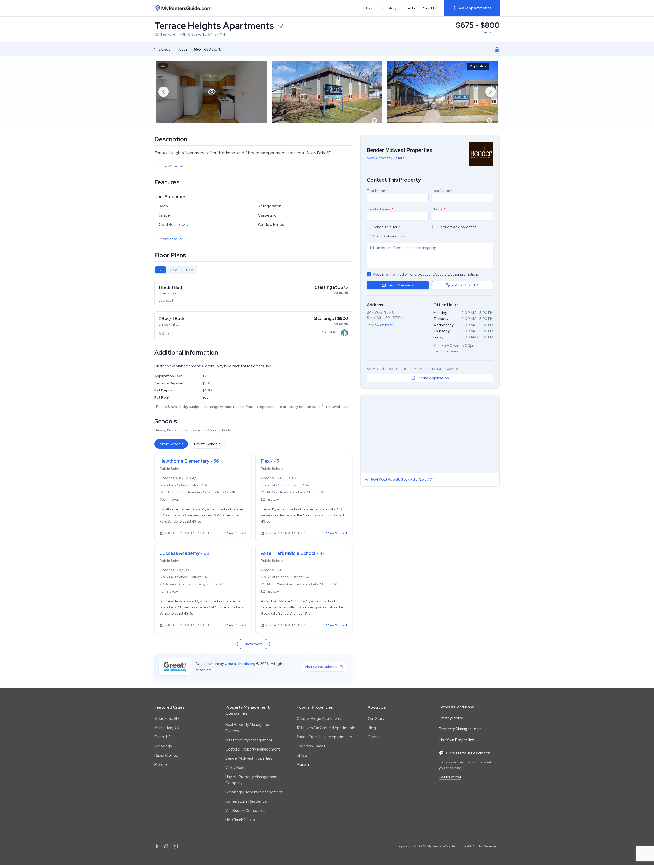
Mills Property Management (248, 740)
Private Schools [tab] (207, 444)
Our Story (388, 8)
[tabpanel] (253, 310)
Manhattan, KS (166, 727)
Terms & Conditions (456, 707)
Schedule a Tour (386, 227)
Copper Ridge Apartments (319, 718)
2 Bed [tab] (188, 270)
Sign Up (429, 8)
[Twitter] (166, 846)
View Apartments (475, 8)
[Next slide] (490, 92)
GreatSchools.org (240, 663)
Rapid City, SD (166, 755)
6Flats (302, 755)
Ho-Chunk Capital (240, 819)
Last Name (442, 190)
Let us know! (450, 777)
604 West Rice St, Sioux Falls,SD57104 (403, 479)
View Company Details (386, 158)
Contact (375, 737)
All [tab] (160, 270)
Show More (167, 166)
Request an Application (457, 227)
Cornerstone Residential (246, 801)
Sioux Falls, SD (166, 718)
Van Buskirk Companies (245, 810)
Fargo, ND (162, 737)
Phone (438, 209)
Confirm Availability (388, 236)
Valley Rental (236, 767)
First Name (377, 190)
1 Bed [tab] (173, 270)
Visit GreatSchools (321, 666)
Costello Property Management (252, 749)
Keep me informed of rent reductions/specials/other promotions (426, 274)
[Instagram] (175, 846)
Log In (410, 8)
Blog (368, 8)
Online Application (433, 378)
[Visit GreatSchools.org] (175, 666)
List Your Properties (456, 739)
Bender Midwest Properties (248, 758)
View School (235, 533)
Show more (253, 644)
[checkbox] (369, 227)
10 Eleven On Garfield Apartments (326, 727)
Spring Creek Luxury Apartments (324, 737)
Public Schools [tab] (171, 444)
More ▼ (161, 764)
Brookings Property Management (253, 792)
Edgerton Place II (311, 746)
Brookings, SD (166, 746)
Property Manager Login (460, 728)
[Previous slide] (163, 92)
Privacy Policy (451, 718)
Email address (380, 209)
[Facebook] (156, 846)
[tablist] (175, 270)
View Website (382, 324)
